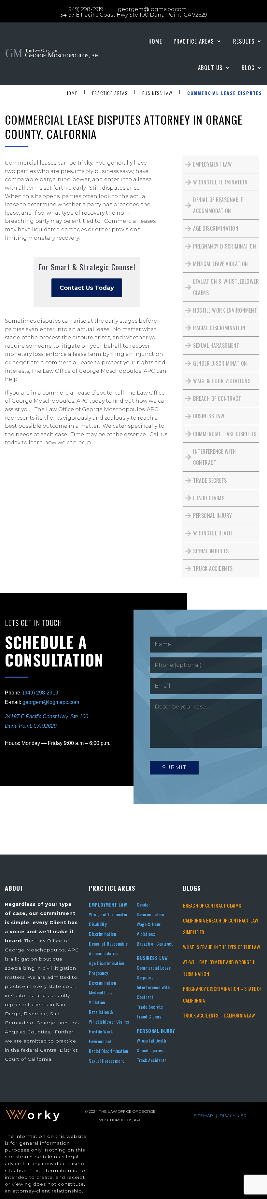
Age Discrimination (106, 963)
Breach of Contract (155, 943)
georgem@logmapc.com (50, 702)
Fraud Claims (149, 1016)
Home (71, 93)
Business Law (157, 93)
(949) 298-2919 (40, 692)
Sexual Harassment (106, 1060)
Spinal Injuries (150, 1050)
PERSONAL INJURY (156, 1030)
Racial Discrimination (108, 1050)
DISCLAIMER (233, 1115)
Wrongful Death (151, 1040)
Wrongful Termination (109, 914)
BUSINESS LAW (152, 957)
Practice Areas (110, 93)
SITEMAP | (207, 1115)
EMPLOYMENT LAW (108, 904)
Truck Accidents (152, 1060)
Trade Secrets (150, 1006)
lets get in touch (34, 622)
